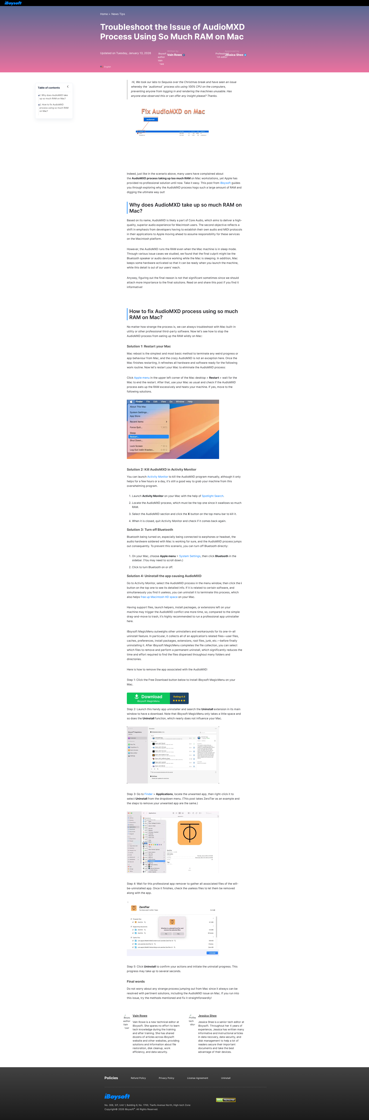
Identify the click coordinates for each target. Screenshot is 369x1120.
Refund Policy (138, 1078)
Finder (148, 794)
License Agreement (197, 1078)
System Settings (189, 556)
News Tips (118, 14)
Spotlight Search (212, 496)
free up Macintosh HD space (159, 597)
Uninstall (225, 1078)
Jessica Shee (234, 55)
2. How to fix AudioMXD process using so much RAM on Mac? (53, 107)
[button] (158, 698)
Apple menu (142, 377)
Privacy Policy (166, 1078)
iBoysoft (225, 183)
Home (104, 14)
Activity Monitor (157, 476)
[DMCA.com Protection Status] (226, 1097)
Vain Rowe (174, 55)
